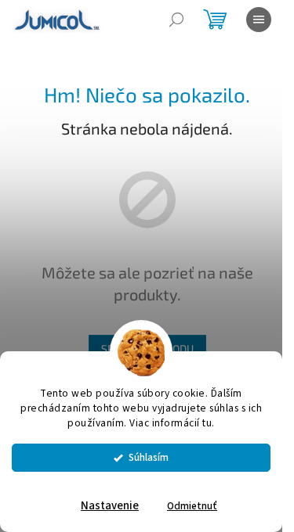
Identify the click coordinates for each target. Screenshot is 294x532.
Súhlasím (149, 457)
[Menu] (258, 19)
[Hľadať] (176, 19)
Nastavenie (110, 506)
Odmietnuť (192, 505)
